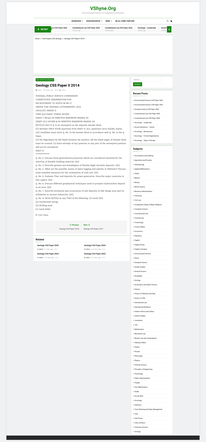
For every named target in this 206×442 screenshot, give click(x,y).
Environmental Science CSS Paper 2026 (149, 100)
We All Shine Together (124, 21)
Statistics (138, 405)
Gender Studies (140, 267)
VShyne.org (103, 8)
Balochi (137, 178)
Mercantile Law (140, 334)
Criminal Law (139, 218)
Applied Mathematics (142, 169)
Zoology (137, 432)
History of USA (140, 298)
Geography (138, 276)
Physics (137, 360)
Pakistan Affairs (140, 343)
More (108, 21)
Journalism (139, 320)
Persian (137, 352)
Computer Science (141, 209)
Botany (137, 182)
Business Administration (143, 191)
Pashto (137, 347)
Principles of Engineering (143, 369)
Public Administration (142, 378)
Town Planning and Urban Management (148, 409)
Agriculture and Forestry (143, 160)
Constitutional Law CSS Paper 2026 (108, 28)
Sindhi (137, 392)
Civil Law (138, 200)
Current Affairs (140, 227)
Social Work (139, 396)
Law (136, 325)
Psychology (139, 374)
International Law (141, 303)
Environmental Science (143, 254)
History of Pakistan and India (145, 294)
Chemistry (138, 196)
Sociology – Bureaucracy (143, 131)
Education (138, 236)
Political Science (141, 365)
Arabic (137, 173)
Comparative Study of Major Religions (148, 205)
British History (140, 187)
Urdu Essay (139, 418)
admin (40, 90)
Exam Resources (93, 21)
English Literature (141, 249)
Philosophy (138, 356)
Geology (137, 280)
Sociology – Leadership (136, 28)
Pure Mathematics (141, 387)
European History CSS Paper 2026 (147, 109)
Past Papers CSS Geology (44, 80)
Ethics (137, 258)
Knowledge (76, 21)
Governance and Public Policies (146, 285)
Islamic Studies (140, 316)
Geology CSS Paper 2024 (95, 245)
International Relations (143, 307)
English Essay (140, 245)
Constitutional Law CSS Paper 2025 (75, 28)
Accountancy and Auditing (144, 156)
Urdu (136, 414)
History (137, 289)
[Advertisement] (103, 56)
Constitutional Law (141, 214)
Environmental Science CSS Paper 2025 (149, 105)
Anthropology (139, 165)
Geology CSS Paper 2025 (48, 245)
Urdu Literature (140, 423)
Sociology (138, 400)
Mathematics (139, 329)
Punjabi (137, 383)
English (137, 240)
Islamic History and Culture (144, 311)
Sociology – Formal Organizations (147, 136)
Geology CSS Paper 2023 (48, 254)
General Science (140, 271)
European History (141, 262)
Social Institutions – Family (161, 28)
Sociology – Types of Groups (145, 140)
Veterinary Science (141, 427)
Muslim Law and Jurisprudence (146, 338)
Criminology (139, 222)
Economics (139, 231)
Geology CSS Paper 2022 (95, 254)
